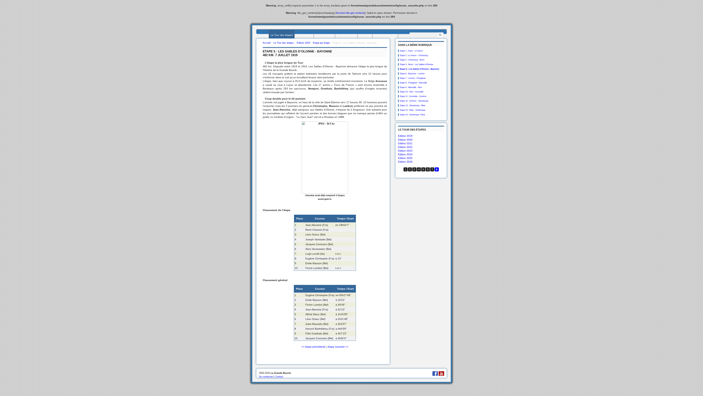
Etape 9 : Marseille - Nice (411, 87)
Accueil (263, 35)
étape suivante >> (338, 346)
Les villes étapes (346, 35)
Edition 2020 (405, 139)
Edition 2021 (405, 143)
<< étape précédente (313, 346)
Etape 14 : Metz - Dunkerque (412, 110)
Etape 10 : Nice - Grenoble (411, 92)
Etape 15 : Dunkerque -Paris (412, 114)
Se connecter (266, 376)
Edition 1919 (303, 42)
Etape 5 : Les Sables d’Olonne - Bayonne (419, 69)
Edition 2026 (405, 161)
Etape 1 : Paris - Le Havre (411, 51)
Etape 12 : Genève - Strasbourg (414, 101)
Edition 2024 (405, 154)
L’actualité (365, 35)
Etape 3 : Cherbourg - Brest (412, 60)
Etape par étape (321, 42)
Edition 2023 (405, 150)
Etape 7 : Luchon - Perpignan (413, 78)
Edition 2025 (405, 158)
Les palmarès (304, 35)
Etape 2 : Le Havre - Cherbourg (414, 55)
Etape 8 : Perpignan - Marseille (413, 83)
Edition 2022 (405, 147)
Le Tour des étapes (282, 35)
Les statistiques (324, 35)
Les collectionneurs (385, 35)
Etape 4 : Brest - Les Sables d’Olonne (416, 64)
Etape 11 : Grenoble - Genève (413, 96)
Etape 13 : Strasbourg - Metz (412, 105)
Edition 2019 (405, 135)
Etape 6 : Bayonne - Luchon (412, 73)
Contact (279, 376)
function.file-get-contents (350, 12)
